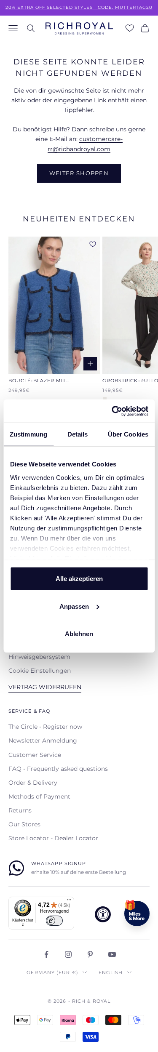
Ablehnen (79, 633)
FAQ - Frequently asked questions (58, 768)
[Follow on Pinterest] (90, 954)
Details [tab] (77, 434)
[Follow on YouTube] (112, 954)
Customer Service (34, 755)
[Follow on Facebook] (46, 954)
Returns (20, 810)
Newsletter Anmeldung (42, 740)
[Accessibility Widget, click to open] (103, 914)
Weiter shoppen (79, 173)
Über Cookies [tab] (128, 434)
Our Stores (24, 824)
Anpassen (74, 606)
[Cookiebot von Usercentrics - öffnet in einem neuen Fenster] (112, 410)
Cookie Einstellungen (39, 670)
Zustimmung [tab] (28, 434)
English (111, 972)
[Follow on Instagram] (68, 954)
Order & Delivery (32, 782)
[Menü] (69, 902)
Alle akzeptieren (79, 578)
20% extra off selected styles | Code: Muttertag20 (79, 7)
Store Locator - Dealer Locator (53, 838)
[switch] (54, 921)
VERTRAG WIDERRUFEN (44, 687)
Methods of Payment (39, 796)
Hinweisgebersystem (39, 656)
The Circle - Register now (45, 726)
